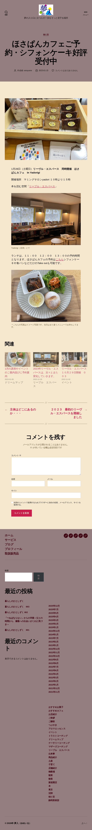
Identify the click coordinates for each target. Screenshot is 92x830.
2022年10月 (54, 656)
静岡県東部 (54, 800)
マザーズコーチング (58, 746)
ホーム (9, 535)
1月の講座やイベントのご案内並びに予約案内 (17, 372)
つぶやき (53, 725)
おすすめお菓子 (56, 707)
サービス (10, 539)
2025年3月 (54, 620)
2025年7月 (54, 609)
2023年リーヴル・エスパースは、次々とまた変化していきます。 (45, 372)
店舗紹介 (53, 768)
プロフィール (13, 549)
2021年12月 (54, 688)
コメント (16, 455)
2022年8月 (54, 663)
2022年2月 (54, 681)
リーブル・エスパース (42, 186)
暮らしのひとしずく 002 (16, 612)
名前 (13, 479)
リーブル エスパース (59, 750)
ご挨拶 (52, 718)
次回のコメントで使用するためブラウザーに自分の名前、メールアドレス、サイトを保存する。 (47, 503)
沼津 (51, 793)
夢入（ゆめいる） (22, 823)
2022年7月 (54, 667)
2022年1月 (54, 685)
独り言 (46, 34)
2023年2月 (54, 642)
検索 (7, 571)
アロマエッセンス (57, 728)
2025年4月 (54, 616)
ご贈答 (52, 721)
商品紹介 (53, 757)
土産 (51, 761)
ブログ (9, 544)
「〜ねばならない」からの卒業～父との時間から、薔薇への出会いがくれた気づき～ (24, 621)
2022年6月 (54, 670)
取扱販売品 (12, 553)
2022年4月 (54, 674)
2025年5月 (54, 613)
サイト (14, 491)
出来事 (52, 754)
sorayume (28, 70)
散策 (51, 775)
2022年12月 (54, 649)
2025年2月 (54, 624)
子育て (52, 764)
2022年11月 (54, 652)
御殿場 (52, 771)
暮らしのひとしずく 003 (17, 606)
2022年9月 (54, 659)
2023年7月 (54, 638)
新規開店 (53, 782)
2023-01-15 (43, 70)
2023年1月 (54, 645)
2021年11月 (54, 692)
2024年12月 (54, 631)
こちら (60, 259)
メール (50, 479)
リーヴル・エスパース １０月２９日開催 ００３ (75, 372)
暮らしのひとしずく (14, 601)
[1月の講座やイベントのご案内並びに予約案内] (17, 359)
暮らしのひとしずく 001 (17, 630)
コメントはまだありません (66, 70)
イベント (53, 732)
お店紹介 (53, 714)
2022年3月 (54, 677)
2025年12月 (54, 606)
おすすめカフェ (56, 710)
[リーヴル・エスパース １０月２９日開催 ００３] (74, 359)
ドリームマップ (56, 739)
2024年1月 (54, 634)
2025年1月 (54, 627)
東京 (51, 789)
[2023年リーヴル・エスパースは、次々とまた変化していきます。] (46, 359)
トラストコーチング (58, 736)
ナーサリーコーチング (59, 743)
